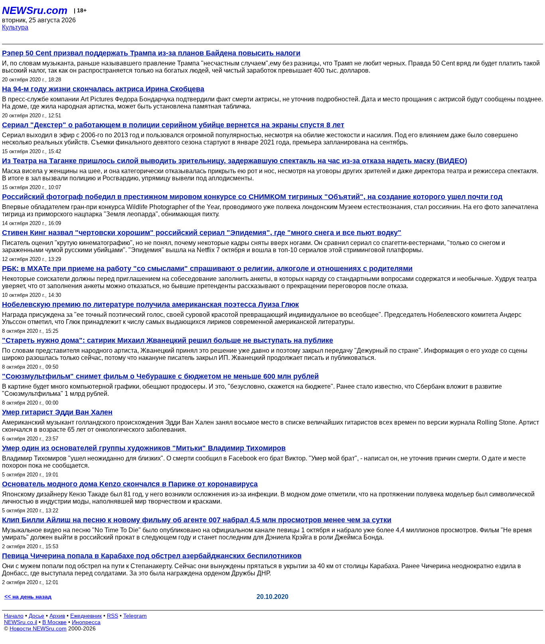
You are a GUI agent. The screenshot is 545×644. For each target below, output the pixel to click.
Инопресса (86, 622)
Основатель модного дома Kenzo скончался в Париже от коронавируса (130, 484)
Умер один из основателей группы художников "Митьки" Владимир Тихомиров (144, 448)
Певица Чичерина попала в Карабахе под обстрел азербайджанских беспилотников (152, 556)
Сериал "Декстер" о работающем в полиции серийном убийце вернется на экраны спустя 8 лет (173, 125)
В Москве (54, 622)
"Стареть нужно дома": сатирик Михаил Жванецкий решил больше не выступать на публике (167, 340)
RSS (112, 615)
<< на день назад (27, 596)
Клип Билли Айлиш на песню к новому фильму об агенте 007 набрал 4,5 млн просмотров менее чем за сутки (196, 520)
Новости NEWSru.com (38, 628)
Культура (15, 27)
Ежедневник (86, 615)
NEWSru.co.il (20, 622)
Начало (14, 615)
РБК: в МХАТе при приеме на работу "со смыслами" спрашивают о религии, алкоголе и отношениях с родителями (207, 269)
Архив (57, 615)
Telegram (135, 615)
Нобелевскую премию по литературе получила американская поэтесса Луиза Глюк (150, 304)
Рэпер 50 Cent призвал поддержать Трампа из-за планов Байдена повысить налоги (151, 53)
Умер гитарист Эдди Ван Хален (57, 412)
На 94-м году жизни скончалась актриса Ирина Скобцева (103, 89)
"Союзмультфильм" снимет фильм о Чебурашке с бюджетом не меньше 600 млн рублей (160, 376)
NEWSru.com (34, 10)
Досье (36, 615)
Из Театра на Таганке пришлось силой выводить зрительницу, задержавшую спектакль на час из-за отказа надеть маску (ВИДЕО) (234, 161)
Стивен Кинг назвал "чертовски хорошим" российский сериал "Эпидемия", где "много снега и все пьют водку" (201, 233)
